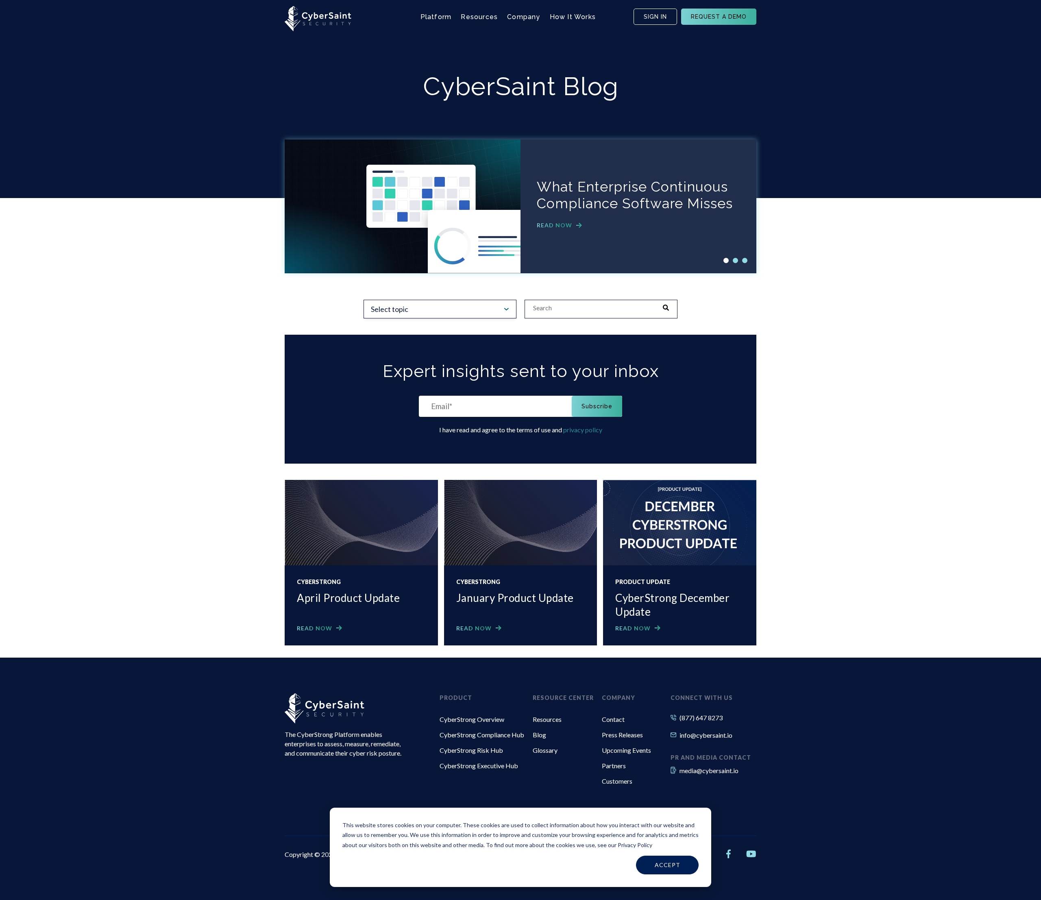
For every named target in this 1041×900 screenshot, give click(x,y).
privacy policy (582, 430)
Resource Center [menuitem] (563, 697)
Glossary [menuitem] (545, 750)
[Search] (668, 308)
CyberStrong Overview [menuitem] (472, 719)
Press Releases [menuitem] (622, 735)
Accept (667, 864)
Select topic (389, 309)
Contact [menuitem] (613, 719)
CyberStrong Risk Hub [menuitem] (471, 750)
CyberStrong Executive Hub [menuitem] (479, 765)
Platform (436, 17)
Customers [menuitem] (617, 781)
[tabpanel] (520, 206)
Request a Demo (719, 16)
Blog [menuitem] (539, 735)
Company (523, 17)
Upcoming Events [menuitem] (626, 750)
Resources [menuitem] (547, 719)
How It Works (573, 17)
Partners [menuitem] (614, 765)
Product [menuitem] (456, 697)
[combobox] (592, 308)
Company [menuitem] (618, 697)
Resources (479, 17)
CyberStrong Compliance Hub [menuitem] (482, 735)
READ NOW (554, 225)
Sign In (655, 16)
